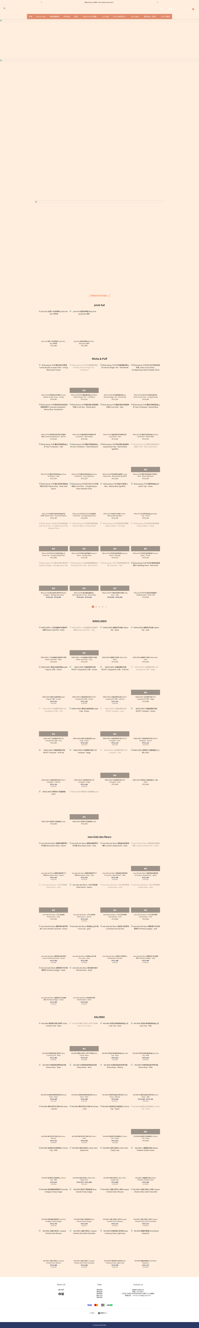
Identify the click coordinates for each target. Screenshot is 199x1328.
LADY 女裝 (134, 16)
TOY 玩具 (105, 16)
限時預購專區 (54, 16)
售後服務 (99, 1293)
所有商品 (67, 16)
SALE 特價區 (165, 16)
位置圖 (151, 1293)
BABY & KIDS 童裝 (89, 16)
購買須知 (99, 1290)
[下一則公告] (157, 2)
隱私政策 (99, 1297)
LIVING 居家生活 (119, 16)
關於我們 (61, 1290)
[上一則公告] (41, 2)
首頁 (30, 16)
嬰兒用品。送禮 (149, 16)
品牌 (75, 16)
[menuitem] (93, 606)
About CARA (41, 16)
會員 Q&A (99, 1295)
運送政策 (99, 1292)
